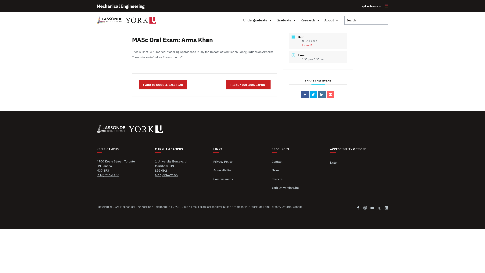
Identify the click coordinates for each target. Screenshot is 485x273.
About (329, 20)
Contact (277, 161)
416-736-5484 (178, 207)
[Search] (366, 20)
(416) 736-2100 (108, 175)
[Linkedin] (322, 94)
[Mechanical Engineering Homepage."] (126, 20)
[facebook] (359, 208)
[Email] (330, 94)
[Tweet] (313, 94)
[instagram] (365, 208)
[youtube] (372, 208)
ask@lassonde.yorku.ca (214, 207)
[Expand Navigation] (270, 20)
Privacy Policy (222, 161)
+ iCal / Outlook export (248, 85)
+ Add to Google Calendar (163, 85)
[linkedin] (385, 208)
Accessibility (222, 170)
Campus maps (223, 179)
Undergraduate (255, 20)
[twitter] (379, 208)
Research (307, 20)
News (275, 170)
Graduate (283, 20)
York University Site (285, 188)
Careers (277, 179)
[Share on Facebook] (305, 94)
